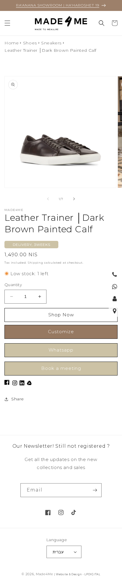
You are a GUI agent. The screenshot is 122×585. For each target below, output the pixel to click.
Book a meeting (61, 368)
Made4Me (44, 574)
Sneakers (51, 43)
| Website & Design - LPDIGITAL (77, 574)
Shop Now (61, 315)
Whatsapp (61, 350)
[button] (7, 23)
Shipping (35, 263)
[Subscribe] (94, 490)
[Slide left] (47, 198)
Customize (61, 331)
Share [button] (17, 399)
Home (11, 43)
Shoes (30, 43)
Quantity (13, 284)
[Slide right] (74, 198)
